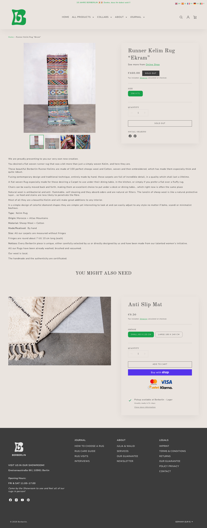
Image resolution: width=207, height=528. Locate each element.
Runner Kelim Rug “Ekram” (28, 37)
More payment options (160, 384)
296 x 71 (135, 93)
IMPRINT (164, 446)
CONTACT (165, 471)
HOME (65, 17)
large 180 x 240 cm (169, 334)
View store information (145, 407)
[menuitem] (66, 17)
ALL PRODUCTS (81, 17)
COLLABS (103, 17)
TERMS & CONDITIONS (172, 451)
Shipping (143, 78)
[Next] (113, 88)
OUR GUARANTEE (127, 456)
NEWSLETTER (125, 461)
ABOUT (119, 17)
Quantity (133, 107)
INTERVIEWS (82, 461)
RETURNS (165, 456)
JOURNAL (136, 17)
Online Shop (153, 64)
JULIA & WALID (126, 446)
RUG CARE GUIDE (85, 451)
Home (11, 37)
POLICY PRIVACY (169, 466)
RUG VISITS (81, 456)
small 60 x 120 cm (141, 334)
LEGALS (164, 440)
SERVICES (123, 451)
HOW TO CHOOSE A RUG (89, 446)
